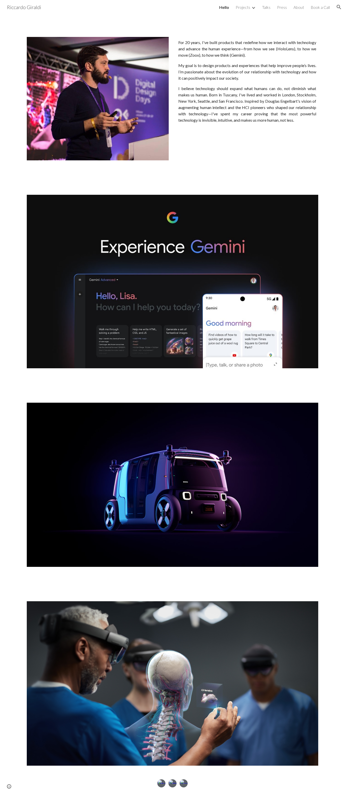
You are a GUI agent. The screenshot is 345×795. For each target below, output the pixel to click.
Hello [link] (224, 7)
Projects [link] (243, 7)
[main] (247, 81)
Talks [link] (266, 7)
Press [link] (282, 7)
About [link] (298, 7)
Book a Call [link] (320, 7)
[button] (339, 7)
